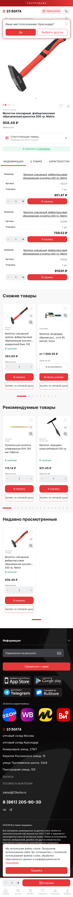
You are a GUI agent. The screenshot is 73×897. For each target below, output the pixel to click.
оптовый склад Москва (18, 735)
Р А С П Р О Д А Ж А (36, 3)
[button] (66, 19)
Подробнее (12, 862)
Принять (36, 870)
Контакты (8, 776)
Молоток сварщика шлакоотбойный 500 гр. (53, 447)
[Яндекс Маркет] (45, 715)
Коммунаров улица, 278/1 (20, 749)
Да (21, 32)
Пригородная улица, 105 (19, 769)
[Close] (66, 24)
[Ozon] (9, 715)
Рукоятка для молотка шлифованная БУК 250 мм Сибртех (18, 449)
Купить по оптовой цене (19, 385)
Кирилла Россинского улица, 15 (24, 756)
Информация (12, 640)
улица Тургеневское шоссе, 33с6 (25, 762)
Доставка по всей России (17, 783)
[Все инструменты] (63, 715)
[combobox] (32, 19)
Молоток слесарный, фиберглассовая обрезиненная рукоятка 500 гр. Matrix (19, 562)
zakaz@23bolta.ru (14, 792)
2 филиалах (43, 148)
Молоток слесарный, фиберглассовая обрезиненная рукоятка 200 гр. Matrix (45, 176)
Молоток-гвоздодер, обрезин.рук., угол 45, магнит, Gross (52, 337)
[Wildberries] (27, 715)
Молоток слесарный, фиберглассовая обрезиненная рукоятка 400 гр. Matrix (45, 252)
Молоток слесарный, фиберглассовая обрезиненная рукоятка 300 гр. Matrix (45, 214)
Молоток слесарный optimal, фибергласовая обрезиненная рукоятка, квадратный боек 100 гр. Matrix (19, 339)
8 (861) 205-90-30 (22, 802)
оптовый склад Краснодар (20, 742)
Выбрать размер (53, 377)
